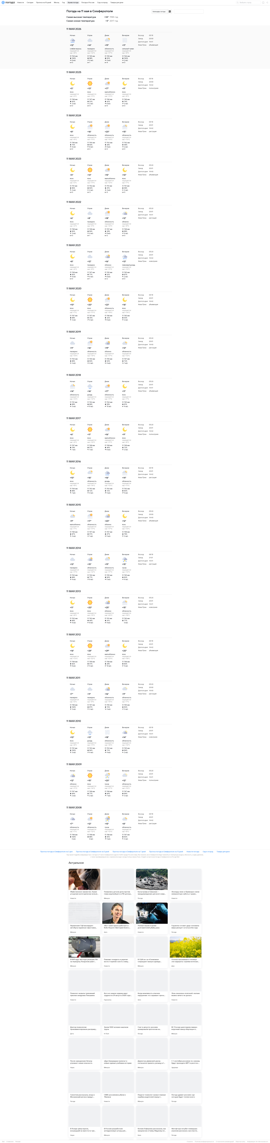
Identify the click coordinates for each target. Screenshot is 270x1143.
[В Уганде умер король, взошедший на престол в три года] (84, 1121)
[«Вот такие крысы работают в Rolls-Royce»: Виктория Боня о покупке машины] (118, 918)
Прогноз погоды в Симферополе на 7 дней (129, 852)
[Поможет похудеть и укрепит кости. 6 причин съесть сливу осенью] (118, 952)
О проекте (190, 1141)
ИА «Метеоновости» (262, 1141)
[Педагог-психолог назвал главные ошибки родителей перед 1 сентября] (152, 1088)
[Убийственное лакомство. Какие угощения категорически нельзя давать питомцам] (84, 885)
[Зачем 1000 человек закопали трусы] (118, 1020)
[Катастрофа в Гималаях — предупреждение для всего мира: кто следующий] (152, 885)
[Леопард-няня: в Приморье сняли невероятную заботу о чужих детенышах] (185, 885)
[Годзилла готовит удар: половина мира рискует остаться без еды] (185, 918)
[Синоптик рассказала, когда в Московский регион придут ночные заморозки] (84, 1088)
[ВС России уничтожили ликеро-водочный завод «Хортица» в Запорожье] (185, 1020)
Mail (3, 1141)
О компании (10, 1141)
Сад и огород (208, 852)
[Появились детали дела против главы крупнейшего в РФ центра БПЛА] (118, 885)
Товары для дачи (223, 852)
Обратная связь (240, 1141)
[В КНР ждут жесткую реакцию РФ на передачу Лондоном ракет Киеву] (84, 952)
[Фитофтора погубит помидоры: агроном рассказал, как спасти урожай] (185, 1121)
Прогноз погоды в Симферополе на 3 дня (56, 852)
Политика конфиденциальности (204, 1141)
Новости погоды (193, 852)
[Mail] (3, 2)
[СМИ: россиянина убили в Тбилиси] (118, 1088)
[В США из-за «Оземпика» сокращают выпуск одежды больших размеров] (152, 952)
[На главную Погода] (10, 2)
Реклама (17, 1141)
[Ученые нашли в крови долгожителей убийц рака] (152, 918)
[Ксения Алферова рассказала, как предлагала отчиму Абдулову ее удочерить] (152, 1121)
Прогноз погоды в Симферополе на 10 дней (166, 852)
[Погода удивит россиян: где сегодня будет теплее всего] (185, 1088)
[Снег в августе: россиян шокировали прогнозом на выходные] (152, 1020)
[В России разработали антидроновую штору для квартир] (118, 1121)
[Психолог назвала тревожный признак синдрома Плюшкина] (84, 986)
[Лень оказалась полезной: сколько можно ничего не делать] (185, 986)
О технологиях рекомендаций (225, 1141)
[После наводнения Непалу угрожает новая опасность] (84, 1054)
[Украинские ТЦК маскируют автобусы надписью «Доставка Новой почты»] (84, 918)
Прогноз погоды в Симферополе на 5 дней (92, 852)
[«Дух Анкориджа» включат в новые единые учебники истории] (118, 1054)
